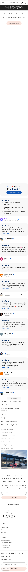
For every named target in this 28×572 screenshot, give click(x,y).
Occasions (4, 532)
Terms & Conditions (14, 504)
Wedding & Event (6, 542)
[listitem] (14, 7)
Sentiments (4, 535)
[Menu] (3, 3)
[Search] (25, 3)
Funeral (3, 530)
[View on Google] (1, 239)
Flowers (3, 537)
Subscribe (14, 568)
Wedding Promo (6, 545)
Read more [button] (5, 233)
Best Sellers (4, 527)
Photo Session (5, 540)
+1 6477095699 (5, 547)
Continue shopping (14, 23)
